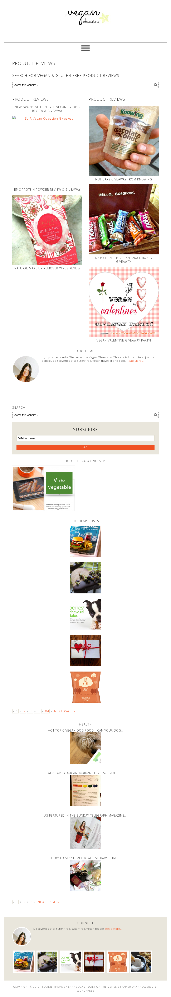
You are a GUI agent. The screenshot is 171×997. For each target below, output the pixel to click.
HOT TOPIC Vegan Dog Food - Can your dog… (85, 730)
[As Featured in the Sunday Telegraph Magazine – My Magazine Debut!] (85, 833)
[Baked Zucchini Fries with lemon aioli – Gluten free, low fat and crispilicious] (141, 961)
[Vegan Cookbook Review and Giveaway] (85, 541)
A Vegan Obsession (85, 21)
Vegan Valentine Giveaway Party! (124, 340)
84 (47, 711)
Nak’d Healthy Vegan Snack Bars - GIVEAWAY (123, 260)
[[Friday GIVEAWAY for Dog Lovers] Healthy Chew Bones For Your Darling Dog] (85, 614)
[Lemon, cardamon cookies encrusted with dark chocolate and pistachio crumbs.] (85, 577)
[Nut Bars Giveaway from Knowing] (124, 141)
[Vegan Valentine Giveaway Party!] (124, 302)
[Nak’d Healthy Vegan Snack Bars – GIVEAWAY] (124, 219)
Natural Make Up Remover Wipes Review (47, 268)
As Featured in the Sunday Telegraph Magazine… (85, 815)
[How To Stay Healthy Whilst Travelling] (85, 875)
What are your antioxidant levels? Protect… (85, 773)
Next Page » (65, 711)
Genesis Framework (122, 986)
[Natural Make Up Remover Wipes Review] (47, 230)
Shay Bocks (76, 986)
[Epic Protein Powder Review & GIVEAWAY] (47, 151)
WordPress (85, 990)
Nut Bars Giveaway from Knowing (123, 179)
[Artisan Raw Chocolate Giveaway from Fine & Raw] (85, 650)
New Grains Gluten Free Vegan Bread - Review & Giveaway (47, 109)
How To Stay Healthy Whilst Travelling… (85, 858)
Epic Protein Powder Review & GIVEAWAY (47, 189)
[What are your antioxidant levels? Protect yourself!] (85, 790)
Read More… (135, 361)
